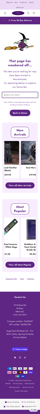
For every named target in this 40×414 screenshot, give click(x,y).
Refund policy (29, 383)
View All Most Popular (20, 264)
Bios (16, 2)
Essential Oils (11, 279)
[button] (5, 13)
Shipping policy (14, 387)
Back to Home (20, 112)
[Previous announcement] (4, 20)
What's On (20, 7)
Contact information (21, 391)
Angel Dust (19, 380)
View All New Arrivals (20, 185)
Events (31, 2)
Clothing (30, 279)
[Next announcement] (35, 20)
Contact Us (23, 2)
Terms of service (27, 387)
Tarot (22, 279)
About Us (9, 2)
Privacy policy (18, 383)
